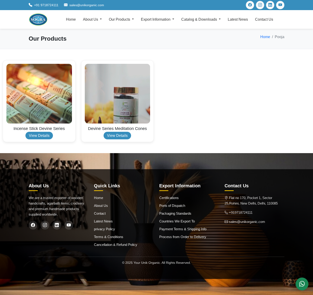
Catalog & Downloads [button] (199, 19)
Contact (100, 213)
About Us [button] (91, 19)
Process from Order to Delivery (182, 237)
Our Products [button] (120, 19)
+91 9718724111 (46, 5)
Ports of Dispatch (172, 206)
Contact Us (264, 19)
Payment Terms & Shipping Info (182, 229)
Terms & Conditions (108, 237)
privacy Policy (104, 229)
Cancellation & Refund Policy (115, 245)
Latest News (238, 19)
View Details (39, 136)
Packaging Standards (175, 213)
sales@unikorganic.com (86, 5)
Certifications (169, 198)
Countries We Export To (177, 221)
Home (71, 19)
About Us (101, 206)
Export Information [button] (156, 19)
